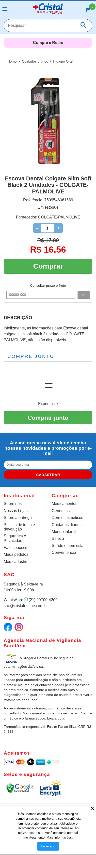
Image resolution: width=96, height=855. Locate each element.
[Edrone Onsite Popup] (48, 427)
